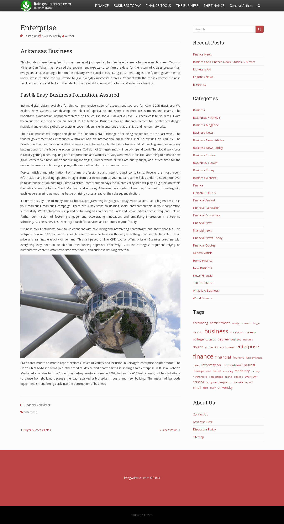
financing (238, 357)
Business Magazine (206, 125)
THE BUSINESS (187, 6)
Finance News (202, 54)
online (228, 376)
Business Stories (204, 155)
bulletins (198, 332)
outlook (238, 376)
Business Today (203, 170)
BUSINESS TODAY (127, 6)
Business (199, 110)
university (225, 387)
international (232, 365)
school (249, 382)
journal (249, 365)
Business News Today (208, 148)
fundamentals (254, 357)
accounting (200, 323)
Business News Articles (208, 140)
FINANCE (102, 6)
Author (69, 36)
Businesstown (168, 430)
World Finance (202, 298)
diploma (248, 339)
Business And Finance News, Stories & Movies (224, 62)
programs (225, 382)
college (198, 339)
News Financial (203, 275)
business (216, 331)
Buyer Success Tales (37, 430)
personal (199, 382)
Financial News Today (207, 238)
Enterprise (38, 27)
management (202, 371)
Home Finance (202, 261)
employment (227, 347)
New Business (202, 268)
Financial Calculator (37, 405)
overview (250, 377)
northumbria (200, 376)
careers (251, 332)
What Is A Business (206, 290)
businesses (237, 332)
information (211, 364)
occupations (216, 376)
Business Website (205, 178)
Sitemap (198, 437)
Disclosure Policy (204, 429)
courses (211, 339)
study (213, 387)
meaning (228, 371)
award (247, 323)
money (256, 371)
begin (256, 323)
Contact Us (200, 414)
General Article (241, 6)
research (237, 382)
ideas (196, 365)
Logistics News (203, 77)
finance (203, 356)
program (211, 382)
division (198, 347)
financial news (202, 230)
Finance (198, 185)
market (217, 371)
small (197, 387)
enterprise (30, 412)
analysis (237, 323)
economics (211, 347)
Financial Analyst (204, 200)
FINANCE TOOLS (158, 6)
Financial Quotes (204, 245)
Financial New (202, 223)
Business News (203, 132)
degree (223, 339)
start (205, 387)
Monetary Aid (202, 69)
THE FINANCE (214, 6)
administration (220, 323)
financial (223, 357)
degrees (236, 339)
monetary (242, 371)
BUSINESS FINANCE (206, 118)
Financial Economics (206, 215)
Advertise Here (203, 422)
